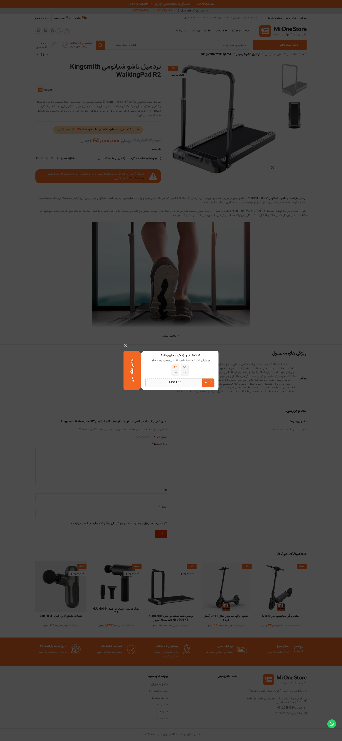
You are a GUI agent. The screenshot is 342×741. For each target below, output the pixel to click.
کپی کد (208, 383)
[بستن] (125, 346)
